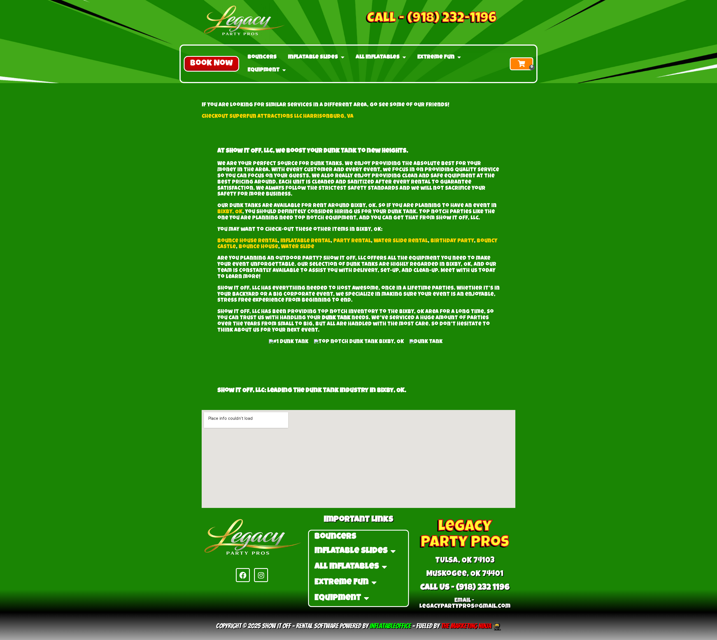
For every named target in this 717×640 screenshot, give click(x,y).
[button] (211, 64)
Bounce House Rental (247, 241)
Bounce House (258, 247)
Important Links (358, 520)
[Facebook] (243, 575)
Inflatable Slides (313, 57)
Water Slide (297, 247)
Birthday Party (452, 241)
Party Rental (352, 241)
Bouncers (262, 57)
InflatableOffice (390, 626)
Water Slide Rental (401, 241)
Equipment (264, 70)
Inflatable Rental (305, 241)
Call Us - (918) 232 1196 (465, 588)
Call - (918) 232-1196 (432, 19)
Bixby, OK (229, 212)
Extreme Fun (436, 57)
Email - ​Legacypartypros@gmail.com (465, 603)
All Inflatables (378, 57)
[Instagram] (261, 575)
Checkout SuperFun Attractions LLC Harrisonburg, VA (277, 116)
